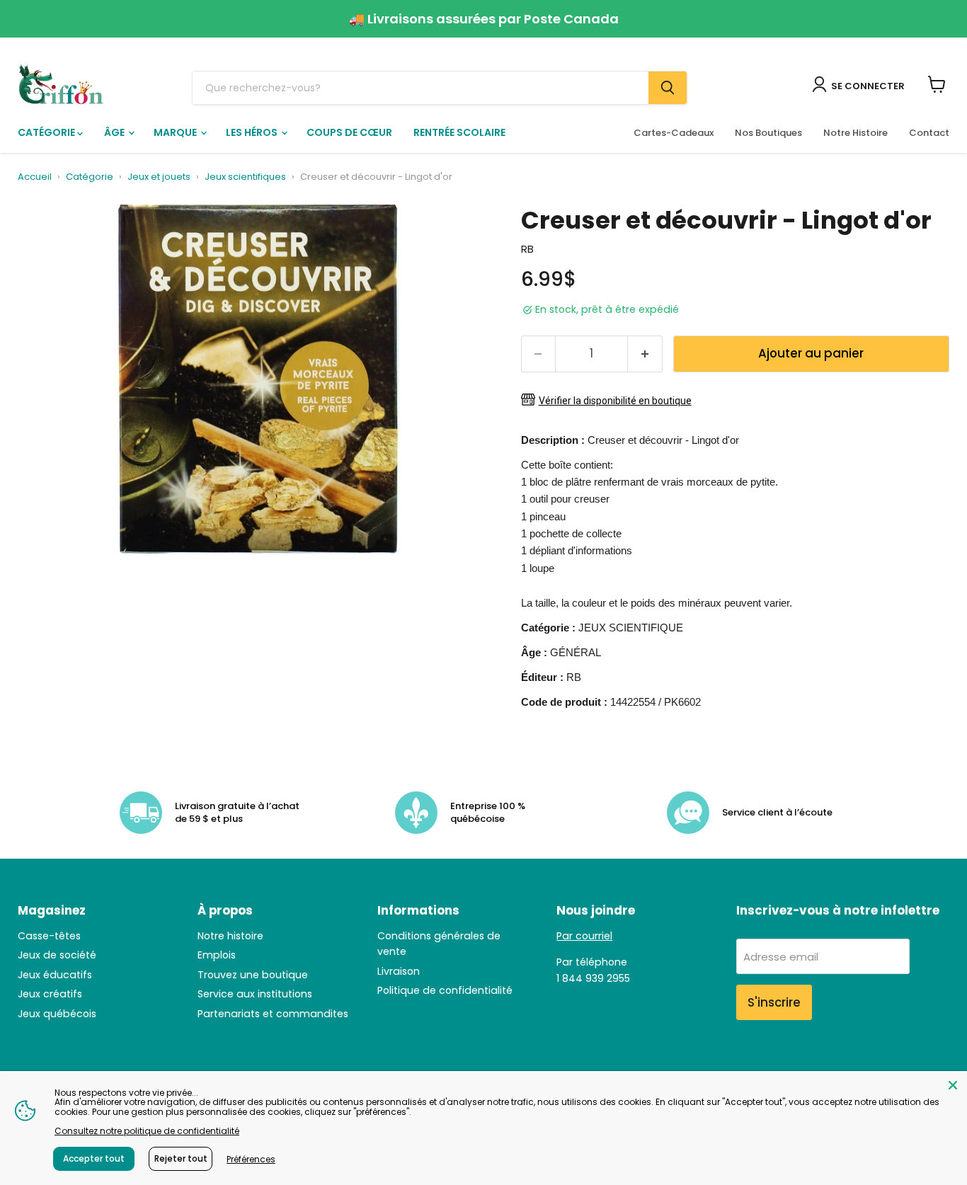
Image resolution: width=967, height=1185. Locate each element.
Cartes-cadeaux (674, 132)
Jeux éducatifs (55, 975)
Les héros (253, 132)
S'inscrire (774, 1002)
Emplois (217, 955)
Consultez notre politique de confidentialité (147, 1131)
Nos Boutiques (768, 132)
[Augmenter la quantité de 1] (645, 354)
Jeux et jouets (158, 177)
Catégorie (47, 132)
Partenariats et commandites (273, 1014)
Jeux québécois (57, 1014)
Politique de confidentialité (445, 990)
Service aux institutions (255, 994)
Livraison (398, 971)
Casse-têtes (49, 936)
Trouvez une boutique (253, 975)
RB (527, 248)
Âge (115, 132)
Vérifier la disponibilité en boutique (615, 400)
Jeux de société (57, 955)
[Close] (953, 1085)
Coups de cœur (349, 132)
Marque (176, 132)
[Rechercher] (667, 87)
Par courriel (584, 936)
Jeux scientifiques (245, 177)
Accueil (35, 177)
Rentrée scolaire (459, 132)
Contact (929, 132)
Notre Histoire (855, 132)
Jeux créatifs (50, 994)
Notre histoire (230, 936)
